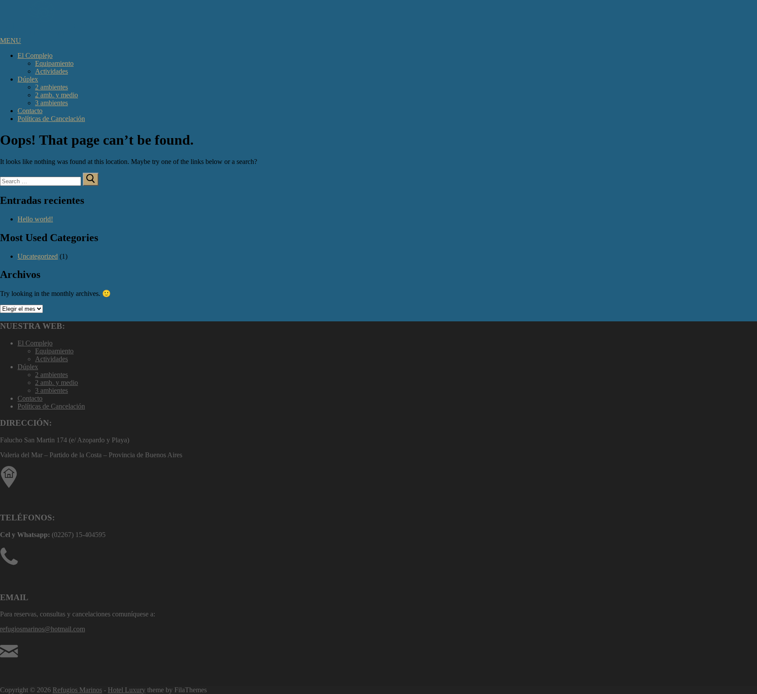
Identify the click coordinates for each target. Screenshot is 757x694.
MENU (10, 40)
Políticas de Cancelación (51, 118)
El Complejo (35, 55)
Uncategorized (38, 256)
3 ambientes (51, 103)
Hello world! (35, 219)
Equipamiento (54, 63)
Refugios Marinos (77, 690)
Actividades (51, 71)
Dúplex (28, 79)
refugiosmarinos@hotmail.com (42, 629)
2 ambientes (51, 87)
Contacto (30, 110)
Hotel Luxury (126, 690)
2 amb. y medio (56, 95)
